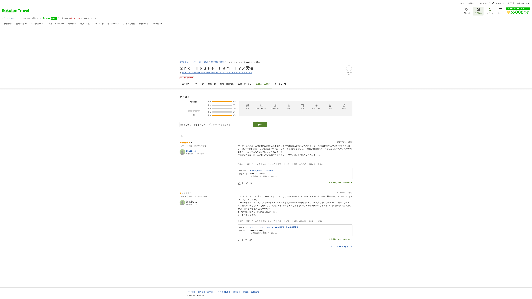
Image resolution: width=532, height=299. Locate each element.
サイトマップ (484, 3)
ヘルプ (461, 3)
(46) (227, 84)
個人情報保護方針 (205, 292)
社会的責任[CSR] (223, 292)
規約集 (246, 292)
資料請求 (255, 292)
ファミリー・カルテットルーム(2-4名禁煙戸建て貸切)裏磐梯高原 (274, 227)
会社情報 (191, 292)
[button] (208, 152)
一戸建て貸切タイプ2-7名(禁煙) (261, 170)
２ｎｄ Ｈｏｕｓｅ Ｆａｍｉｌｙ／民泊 (216, 68)
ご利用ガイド (472, 3)
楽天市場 (511, 3)
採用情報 (237, 292)
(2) (263, 84)
